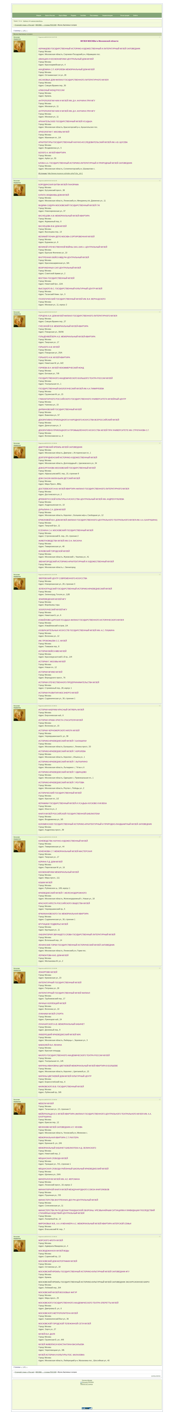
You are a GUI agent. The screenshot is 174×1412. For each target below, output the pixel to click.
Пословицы (94, 15)
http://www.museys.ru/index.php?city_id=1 (65, 173)
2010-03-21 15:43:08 (51, 968)
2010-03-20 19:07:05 (51, 37)
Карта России (50, 15)
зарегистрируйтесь (36, 21)
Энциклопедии (107, 15)
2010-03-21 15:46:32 (51, 1236)
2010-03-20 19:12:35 (51, 180)
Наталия (17, 37)
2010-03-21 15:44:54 (51, 1099)
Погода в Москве (87, 1380)
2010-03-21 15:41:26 (51, 837)
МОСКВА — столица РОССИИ (46, 25)
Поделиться (41, 37)
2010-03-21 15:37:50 (51, 574)
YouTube (83, 15)
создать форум (155, 1376)
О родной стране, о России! (24, 25)
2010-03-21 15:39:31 (51, 705)
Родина (73, 15)
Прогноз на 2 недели (86, 1384)
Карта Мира (63, 15)
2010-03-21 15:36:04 (51, 443)
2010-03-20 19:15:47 (51, 312)
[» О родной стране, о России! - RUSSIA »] (86, 9)
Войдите (25, 21)
